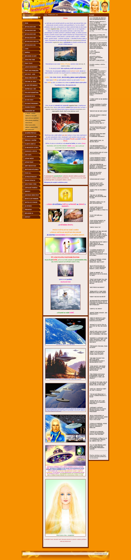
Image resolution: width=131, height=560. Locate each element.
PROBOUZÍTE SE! (30, 110)
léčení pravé (29, 162)
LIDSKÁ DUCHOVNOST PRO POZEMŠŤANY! (31, 67)
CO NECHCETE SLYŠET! (31, 147)
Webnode (105, 553)
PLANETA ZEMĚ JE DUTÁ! (30, 144)
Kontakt (27, 217)
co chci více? (29, 100)
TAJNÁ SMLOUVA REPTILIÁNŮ (32, 118)
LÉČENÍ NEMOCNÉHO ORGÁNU (30, 125)
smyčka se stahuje (31, 202)
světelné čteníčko (31, 187)
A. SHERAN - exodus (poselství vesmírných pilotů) (31, 114)
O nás (26, 48)
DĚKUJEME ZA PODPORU (29, 214)
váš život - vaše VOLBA (30, 75)
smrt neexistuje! (30, 166)
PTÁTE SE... (28, 173)
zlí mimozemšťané (31, 136)
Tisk (35, 1)
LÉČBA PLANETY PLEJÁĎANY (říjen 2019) (31, 121)
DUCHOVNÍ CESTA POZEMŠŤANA (30, 97)
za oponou (28, 206)
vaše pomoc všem (30, 184)
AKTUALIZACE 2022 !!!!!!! (32, 41)
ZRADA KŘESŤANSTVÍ (31, 78)
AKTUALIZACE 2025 (30, 30)
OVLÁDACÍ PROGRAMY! (31, 103)
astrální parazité (31, 176)
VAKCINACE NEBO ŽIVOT (32, 195)
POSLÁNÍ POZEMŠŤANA (31, 92)
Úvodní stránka (28, 1)
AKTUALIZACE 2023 (30, 37)
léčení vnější (29, 158)
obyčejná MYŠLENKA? (32, 169)
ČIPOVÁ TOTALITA (30, 180)
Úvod (45, 14)
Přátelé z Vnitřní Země (30, 141)
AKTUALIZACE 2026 (30, 27)
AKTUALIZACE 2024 (30, 34)
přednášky (28, 209)
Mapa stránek (42, 1)
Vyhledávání (26, 15)
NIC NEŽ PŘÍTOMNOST (31, 85)
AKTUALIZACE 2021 (30, 45)
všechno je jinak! (30, 81)
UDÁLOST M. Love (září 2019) (31, 116)
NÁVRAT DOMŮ (28, 122)
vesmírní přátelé (30, 133)
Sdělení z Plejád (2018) (31, 127)
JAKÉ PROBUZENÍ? (29, 129)
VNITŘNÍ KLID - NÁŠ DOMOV (30, 89)
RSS (48, 1)
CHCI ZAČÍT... (28, 155)
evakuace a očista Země (31, 152)
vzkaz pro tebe (30, 59)
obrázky (27, 191)
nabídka (27, 52)
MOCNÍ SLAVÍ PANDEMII (31, 198)
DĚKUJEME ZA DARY (31, 56)
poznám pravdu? (30, 107)
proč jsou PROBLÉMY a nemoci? (31, 71)
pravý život (29, 63)
